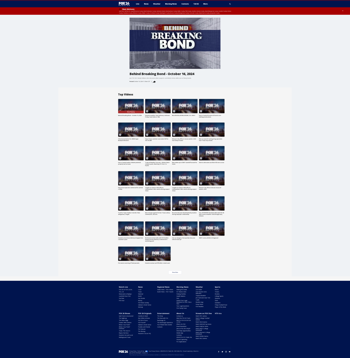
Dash (216, 300)
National (140, 294)
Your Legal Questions (182, 306)
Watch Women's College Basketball (203, 333)
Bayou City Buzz (124, 333)
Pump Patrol (199, 304)
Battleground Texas (125, 337)
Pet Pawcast (141, 329)
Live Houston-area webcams (201, 292)
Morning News (182, 287)
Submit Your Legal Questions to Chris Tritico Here (183, 302)
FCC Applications (181, 342)
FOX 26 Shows (124, 313)
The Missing (141, 331)
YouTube (121, 298)
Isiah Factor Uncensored (126, 316)
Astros (217, 289)
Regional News (163, 287)
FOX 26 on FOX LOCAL (125, 289)
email (229, 351)
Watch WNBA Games (202, 336)
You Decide (141, 298)
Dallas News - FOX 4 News (165, 289)
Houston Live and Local (126, 335)
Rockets (217, 294)
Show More (175, 272)
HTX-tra (218, 313)
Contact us (179, 316)
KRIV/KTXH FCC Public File (184, 337)
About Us (180, 313)
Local (139, 289)
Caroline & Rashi (143, 316)
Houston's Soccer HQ (144, 333)
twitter (222, 351)
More (205, 4)
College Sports (219, 296)
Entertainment (163, 313)
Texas (140, 292)
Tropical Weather (201, 295)
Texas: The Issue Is (124, 331)
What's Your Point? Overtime (124, 327)
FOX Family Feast (181, 308)
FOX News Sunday (143, 303)
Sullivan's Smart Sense (144, 305)
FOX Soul (121, 300)
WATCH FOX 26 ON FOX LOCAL (183, 321)
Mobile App (179, 333)
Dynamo (217, 298)
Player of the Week (220, 307)
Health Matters (180, 296)
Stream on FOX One (204, 313)
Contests (160, 327)
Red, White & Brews (144, 318)
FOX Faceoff (141, 322)
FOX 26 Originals (144, 313)
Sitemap (140, 307)
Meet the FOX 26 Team (183, 318)
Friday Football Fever (221, 305)
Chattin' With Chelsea (125, 322)
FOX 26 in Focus (143, 320)
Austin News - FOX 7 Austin (165, 292)
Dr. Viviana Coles (181, 292)
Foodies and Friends (144, 327)
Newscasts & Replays (125, 294)
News (140, 287)
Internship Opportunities (183, 331)
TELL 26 (121, 292)
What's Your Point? (124, 325)
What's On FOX (180, 324)
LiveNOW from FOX (125, 296)
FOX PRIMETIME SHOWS (164, 325)
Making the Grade (181, 289)
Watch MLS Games (201, 338)
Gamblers (217, 303)
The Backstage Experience (165, 322)
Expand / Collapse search (230, 4)
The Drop (160, 316)
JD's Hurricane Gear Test (203, 298)
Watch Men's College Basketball (202, 329)
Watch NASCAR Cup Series (203, 324)
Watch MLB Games (201, 322)
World (140, 296)
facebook (218, 351)
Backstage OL (161, 320)
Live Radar (199, 289)
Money (140, 300)
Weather (199, 287)
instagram (226, 351)
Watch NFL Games (201, 316)
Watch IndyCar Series (202, 326)
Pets (177, 298)
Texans (217, 292)
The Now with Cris (162, 318)
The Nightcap (123, 318)
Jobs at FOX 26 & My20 (183, 328)
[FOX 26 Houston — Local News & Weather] (125, 4)
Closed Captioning (181, 339)
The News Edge (123, 320)
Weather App (199, 302)
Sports (217, 287)
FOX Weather (200, 306)
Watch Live (123, 287)
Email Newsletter (181, 326)
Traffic (198, 300)
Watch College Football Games (202, 319)
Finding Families (181, 294)
